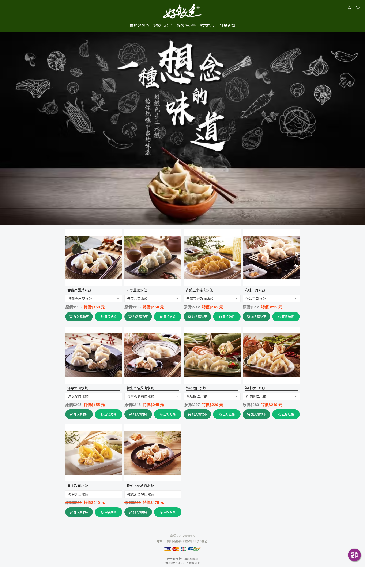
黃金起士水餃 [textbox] (78, 494)
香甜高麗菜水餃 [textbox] (80, 298)
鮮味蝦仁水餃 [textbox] (255, 396)
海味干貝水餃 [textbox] (255, 298)
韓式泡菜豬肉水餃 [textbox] (140, 494)
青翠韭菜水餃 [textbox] (137, 298)
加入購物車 (81, 316)
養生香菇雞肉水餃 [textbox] (140, 396)
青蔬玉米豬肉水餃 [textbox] (200, 298)
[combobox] (93, 298)
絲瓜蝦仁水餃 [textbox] (196, 396)
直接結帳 (110, 316)
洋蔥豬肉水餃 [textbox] (78, 396)
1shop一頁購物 (185, 563)
